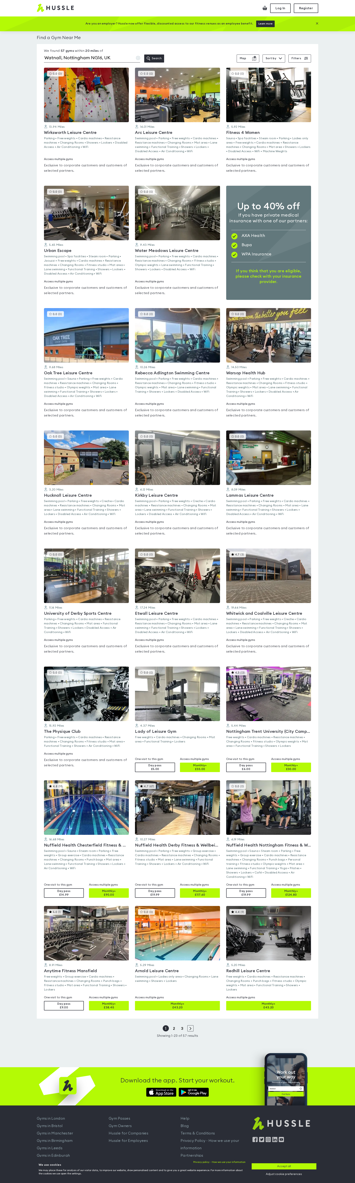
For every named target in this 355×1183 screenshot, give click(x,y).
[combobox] (92, 59)
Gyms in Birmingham (55, 1140)
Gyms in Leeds (49, 1148)
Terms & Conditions (198, 1133)
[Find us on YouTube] (281, 1141)
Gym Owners (120, 1126)
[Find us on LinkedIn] (274, 1141)
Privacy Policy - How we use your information (210, 1144)
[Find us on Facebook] (255, 1141)
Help (185, 1118)
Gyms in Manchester (55, 1133)
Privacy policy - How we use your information (219, 1162)
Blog (185, 1126)
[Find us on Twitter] (261, 1141)
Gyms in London (51, 1118)
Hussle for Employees (128, 1140)
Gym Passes (119, 1118)
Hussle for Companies (128, 1133)
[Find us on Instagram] (268, 1141)
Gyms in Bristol (50, 1126)
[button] (86, 122)
